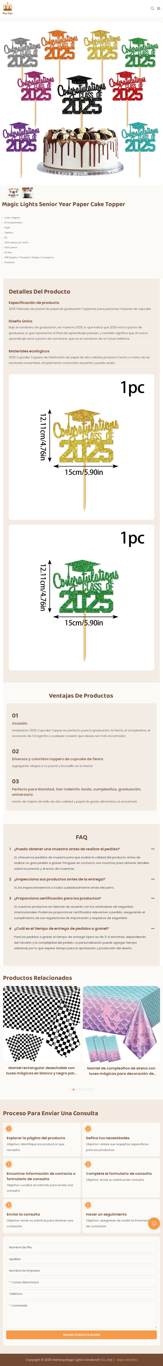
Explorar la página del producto (36, 1137)
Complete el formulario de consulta (119, 1173)
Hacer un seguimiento (106, 1214)
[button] (70, 1089)
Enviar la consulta (23, 1214)
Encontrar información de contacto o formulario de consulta (41, 1176)
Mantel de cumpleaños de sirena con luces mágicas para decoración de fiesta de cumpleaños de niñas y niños (121, 1071)
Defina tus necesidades (108, 1137)
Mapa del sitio (126, 1360)
